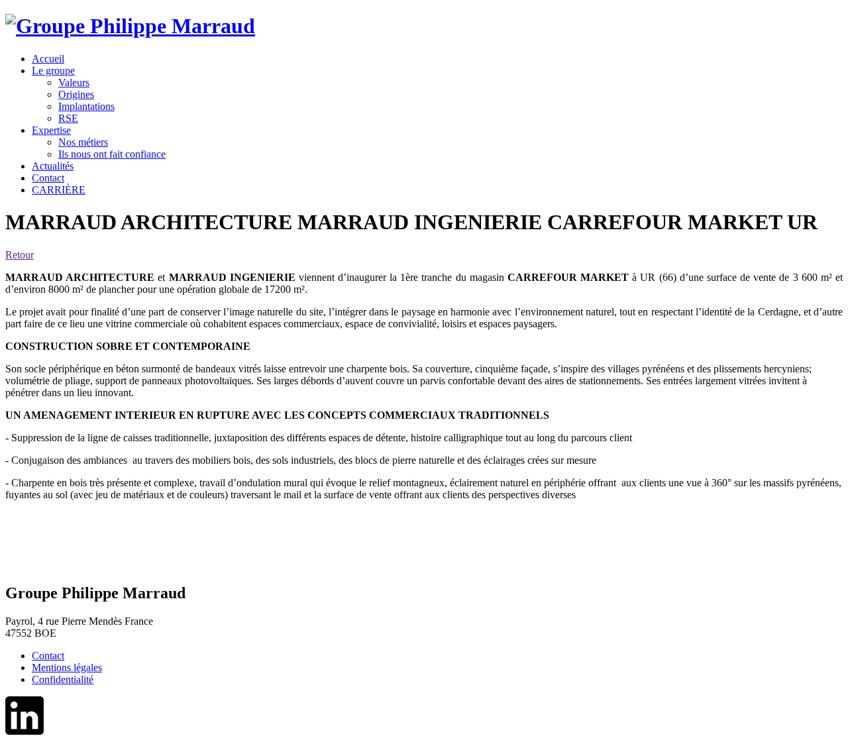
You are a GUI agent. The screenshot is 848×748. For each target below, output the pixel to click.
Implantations (86, 106)
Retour (19, 254)
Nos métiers (83, 142)
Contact (48, 655)
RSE (68, 118)
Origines (76, 94)
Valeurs (73, 82)
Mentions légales (67, 667)
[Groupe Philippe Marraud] (130, 26)
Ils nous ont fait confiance (112, 154)
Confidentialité (62, 679)
